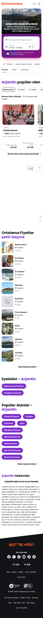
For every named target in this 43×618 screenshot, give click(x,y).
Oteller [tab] (14, 70)
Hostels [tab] (5, 70)
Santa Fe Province (12, 457)
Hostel (6, 127)
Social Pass (21, 577)
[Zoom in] (40, 216)
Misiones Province (12, 437)
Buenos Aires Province (14, 386)
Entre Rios (8, 423)
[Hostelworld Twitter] (14, 557)
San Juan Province (12, 450)
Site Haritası (31, 603)
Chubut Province (11, 416)
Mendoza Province (12, 430)
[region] (21, 193)
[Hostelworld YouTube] (24, 557)
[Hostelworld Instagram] (19, 557)
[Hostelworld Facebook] (9, 557)
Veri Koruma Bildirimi (12, 598)
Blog (8, 572)
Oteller (21, 572)
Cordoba (29, 416)
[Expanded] (3, 64)
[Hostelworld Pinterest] (29, 557)
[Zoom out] (40, 220)
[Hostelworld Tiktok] (34, 557)
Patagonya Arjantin (12, 393)
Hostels (14, 572)
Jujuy (22, 423)
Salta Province (10, 444)
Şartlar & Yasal (25, 598)
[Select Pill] (34, 4)
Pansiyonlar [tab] (25, 70)
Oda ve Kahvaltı (30, 572)
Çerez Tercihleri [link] (21, 608)
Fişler (10, 603)
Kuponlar (35, 598)
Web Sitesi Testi (19, 603)
